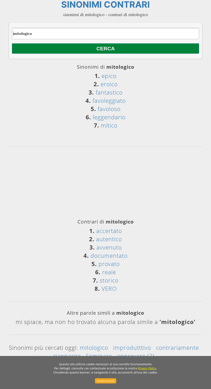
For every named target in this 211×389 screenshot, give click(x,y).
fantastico (109, 92)
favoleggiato (109, 100)
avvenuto (109, 247)
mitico (109, 125)
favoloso (109, 109)
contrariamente (177, 347)
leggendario (109, 117)
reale (109, 272)
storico (109, 280)
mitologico (94, 347)
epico (109, 76)
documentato (109, 255)
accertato (109, 231)
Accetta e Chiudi (105, 380)
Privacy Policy (147, 368)
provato (109, 264)
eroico (109, 84)
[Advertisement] (105, 184)
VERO (109, 288)
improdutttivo (132, 347)
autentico (109, 239)
